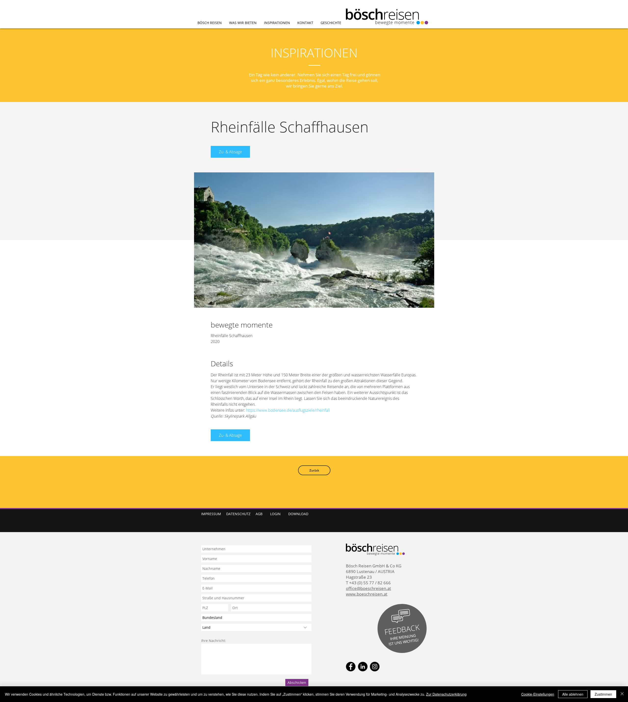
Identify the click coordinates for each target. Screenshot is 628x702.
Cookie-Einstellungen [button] (537, 694)
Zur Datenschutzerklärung (446, 694)
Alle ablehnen (572, 694)
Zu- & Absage (230, 151)
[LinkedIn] (362, 666)
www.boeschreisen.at (366, 594)
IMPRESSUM (211, 513)
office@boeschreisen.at (368, 588)
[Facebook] (350, 666)
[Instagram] (374, 666)
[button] (402, 629)
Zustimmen (603, 694)
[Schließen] (622, 694)
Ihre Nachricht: (213, 640)
